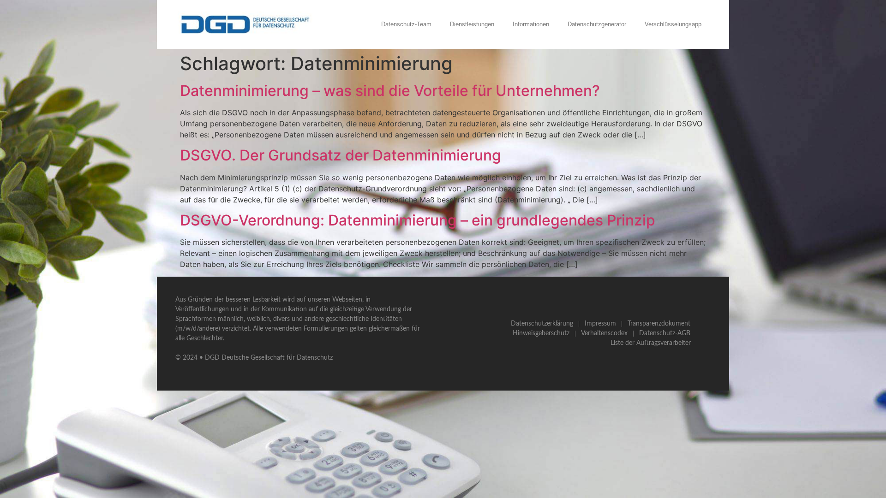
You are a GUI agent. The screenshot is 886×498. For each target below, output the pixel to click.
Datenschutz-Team (406, 24)
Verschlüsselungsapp (673, 24)
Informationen (531, 24)
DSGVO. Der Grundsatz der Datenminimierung (340, 155)
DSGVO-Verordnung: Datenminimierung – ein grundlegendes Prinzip (417, 220)
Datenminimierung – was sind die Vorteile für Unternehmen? (390, 91)
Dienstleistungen (472, 24)
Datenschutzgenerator (597, 24)
